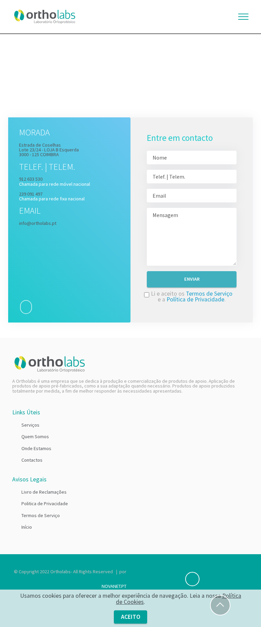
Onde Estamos (36, 448)
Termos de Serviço (209, 293)
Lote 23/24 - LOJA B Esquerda (49, 150)
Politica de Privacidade (44, 503)
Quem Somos (35, 436)
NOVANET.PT (114, 586)
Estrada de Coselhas (40, 145)
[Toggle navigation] (243, 16)
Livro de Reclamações (44, 492)
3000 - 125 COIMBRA (39, 154)
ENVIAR (191, 279)
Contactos (31, 460)
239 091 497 (30, 194)
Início (26, 527)
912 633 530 (30, 179)
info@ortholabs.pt (37, 223)
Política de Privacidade (195, 299)
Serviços (30, 425)
